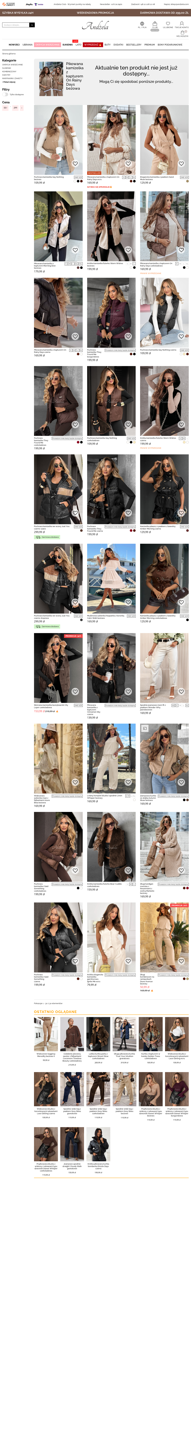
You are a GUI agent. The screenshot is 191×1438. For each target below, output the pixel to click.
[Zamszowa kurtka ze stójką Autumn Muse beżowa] (164, 758)
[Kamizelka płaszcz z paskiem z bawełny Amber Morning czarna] (164, 489)
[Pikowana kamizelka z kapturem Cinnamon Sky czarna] (111, 668)
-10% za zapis (111, 4)
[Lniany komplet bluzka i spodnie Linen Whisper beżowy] (111, 758)
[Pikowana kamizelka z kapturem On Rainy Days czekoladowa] (164, 226)
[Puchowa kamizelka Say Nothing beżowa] (58, 140)
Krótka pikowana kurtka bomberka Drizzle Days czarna (98, 1166)
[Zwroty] (9, 4)
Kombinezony (9, 71)
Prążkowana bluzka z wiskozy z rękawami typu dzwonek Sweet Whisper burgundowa (176, 1112)
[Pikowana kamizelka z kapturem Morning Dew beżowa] (58, 226)
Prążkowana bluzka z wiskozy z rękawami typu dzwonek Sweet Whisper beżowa (150, 1112)
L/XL (133, 796)
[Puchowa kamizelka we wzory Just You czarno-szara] (58, 489)
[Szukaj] (32, 25)
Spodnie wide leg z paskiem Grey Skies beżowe (124, 1111)
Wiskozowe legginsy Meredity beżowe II (46, 1055)
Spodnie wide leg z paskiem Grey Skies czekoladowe (98, 1111)
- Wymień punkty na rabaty (72, 4)
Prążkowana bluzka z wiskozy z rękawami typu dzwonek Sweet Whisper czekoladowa (45, 1167)
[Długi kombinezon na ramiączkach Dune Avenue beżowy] (164, 937)
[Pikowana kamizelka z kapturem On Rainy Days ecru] (111, 140)
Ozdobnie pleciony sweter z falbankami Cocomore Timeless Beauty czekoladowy (72, 1057)
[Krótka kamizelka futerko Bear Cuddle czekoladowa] (111, 847)
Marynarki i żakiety (12, 78)
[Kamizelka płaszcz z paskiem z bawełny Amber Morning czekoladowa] (164, 579)
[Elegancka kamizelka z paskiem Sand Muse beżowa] (164, 140)
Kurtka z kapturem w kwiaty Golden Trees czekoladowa (150, 1056)
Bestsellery (133, 44)
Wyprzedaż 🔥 (93, 44)
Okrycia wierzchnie (48, 44)
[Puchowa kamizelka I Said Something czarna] (58, 937)
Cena (6, 102)
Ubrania (28, 44)
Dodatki (118, 44)
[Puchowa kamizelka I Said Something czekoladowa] (58, 847)
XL (134, 177)
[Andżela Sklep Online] (95, 25)
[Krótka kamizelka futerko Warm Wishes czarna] (164, 401)
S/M (128, 796)
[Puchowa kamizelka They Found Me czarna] (111, 489)
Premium (149, 44)
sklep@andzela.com (180, 4)
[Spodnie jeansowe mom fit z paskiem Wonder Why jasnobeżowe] (164, 668)
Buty (108, 44)
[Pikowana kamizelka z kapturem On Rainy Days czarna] (58, 313)
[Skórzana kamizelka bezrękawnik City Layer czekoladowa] (58, 668)
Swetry (6, 75)
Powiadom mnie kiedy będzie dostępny (120, 350)
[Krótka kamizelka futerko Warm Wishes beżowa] (111, 226)
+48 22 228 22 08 (143, 4)
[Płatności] (35, 4)
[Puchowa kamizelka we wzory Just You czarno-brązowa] (58, 579)
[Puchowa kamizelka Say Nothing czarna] (164, 313)
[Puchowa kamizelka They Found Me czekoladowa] (58, 401)
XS (173, 705)
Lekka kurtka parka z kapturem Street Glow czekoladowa (98, 1056)
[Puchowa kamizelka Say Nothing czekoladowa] (111, 401)
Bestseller (94, 173)
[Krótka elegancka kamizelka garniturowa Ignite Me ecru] (111, 937)
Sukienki (68, 44)
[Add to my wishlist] (75, 163)
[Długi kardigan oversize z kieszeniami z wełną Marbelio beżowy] (164, 847)
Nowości (14, 44)
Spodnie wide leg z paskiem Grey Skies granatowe (72, 1111)
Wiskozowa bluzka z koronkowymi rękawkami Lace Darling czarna (45, 1111)
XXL (80, 264)
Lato (78, 44)
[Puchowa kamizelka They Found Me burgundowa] (111, 313)
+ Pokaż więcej (8, 82)
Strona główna (9, 54)
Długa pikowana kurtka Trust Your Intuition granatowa (124, 1056)
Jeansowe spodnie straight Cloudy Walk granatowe (72, 1166)
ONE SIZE (78, 177)
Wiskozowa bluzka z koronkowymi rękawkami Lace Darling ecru (176, 1056)
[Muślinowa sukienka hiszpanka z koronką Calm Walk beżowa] (111, 579)
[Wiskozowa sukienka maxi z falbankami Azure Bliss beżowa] (58, 758)
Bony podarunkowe (170, 44)
